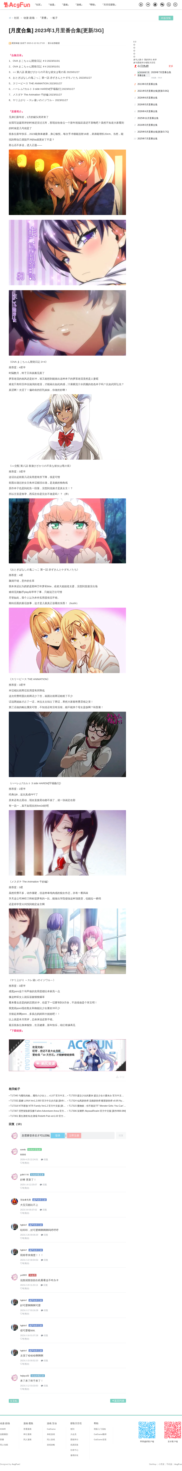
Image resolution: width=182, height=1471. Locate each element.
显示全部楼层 (54, 43)
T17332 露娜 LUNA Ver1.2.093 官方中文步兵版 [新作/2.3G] (40, 1100)
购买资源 (48, 1064)
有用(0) (25, 1163)
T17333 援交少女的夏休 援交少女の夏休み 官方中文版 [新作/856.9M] (103, 1095)
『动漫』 (51, 4)
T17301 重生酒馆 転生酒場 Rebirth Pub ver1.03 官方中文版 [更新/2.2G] (46, 1116)
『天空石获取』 (109, 4)
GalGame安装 (100, 1439)
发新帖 (14, 1400)
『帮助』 (92, 4)
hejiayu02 (24, 1375)
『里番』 (44, 17)
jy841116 (24, 1174)
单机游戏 (51, 1434)
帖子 (55, 17)
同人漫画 (27, 1439)
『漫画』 (65, 4)
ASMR (3, 1429)
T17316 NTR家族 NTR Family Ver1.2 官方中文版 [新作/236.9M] (42, 1106)
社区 (16, 17)
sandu (23, 1149)
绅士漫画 (27, 1434)
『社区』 (38, 4)
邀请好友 (74, 1455)
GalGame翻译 (100, 1434)
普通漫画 (27, 1429)
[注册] (148, 4)
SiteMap (152, 1464)
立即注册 (74, 1135)
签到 (72, 1429)
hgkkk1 (23, 1224)
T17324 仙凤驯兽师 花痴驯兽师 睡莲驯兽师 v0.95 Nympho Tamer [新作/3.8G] (107, 1100)
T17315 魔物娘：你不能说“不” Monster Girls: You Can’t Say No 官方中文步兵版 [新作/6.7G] (114, 1106)
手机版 (169, 1464)
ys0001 (23, 1274)
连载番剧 (4, 1434)
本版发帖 (166, 18)
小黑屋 (161, 1464)
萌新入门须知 (100, 1429)
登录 (57, 1135)
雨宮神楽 (16, 43)
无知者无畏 (25, 1199)
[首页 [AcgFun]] (10, 18)
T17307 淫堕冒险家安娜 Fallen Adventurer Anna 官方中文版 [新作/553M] (46, 1111)
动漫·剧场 (29, 17)
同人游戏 (51, 1439)
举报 (122, 1077)
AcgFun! (16, 1464)
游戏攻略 (51, 1445)
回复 (46, 1159)
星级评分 (74, 1439)
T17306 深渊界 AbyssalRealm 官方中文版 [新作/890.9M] (97, 1111)
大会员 (73, 1434)
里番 (2, 1439)
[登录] (141, 4)
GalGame (51, 1429)
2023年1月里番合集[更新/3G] (69, 30)
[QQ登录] (155, 4)
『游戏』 (78, 4)
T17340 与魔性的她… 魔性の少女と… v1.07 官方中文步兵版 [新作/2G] (45, 1095)
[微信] (162, 4)
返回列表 (119, 1400)
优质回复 (74, 1445)
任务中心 (74, 1450)
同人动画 (4, 1445)
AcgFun (178, 1464)
